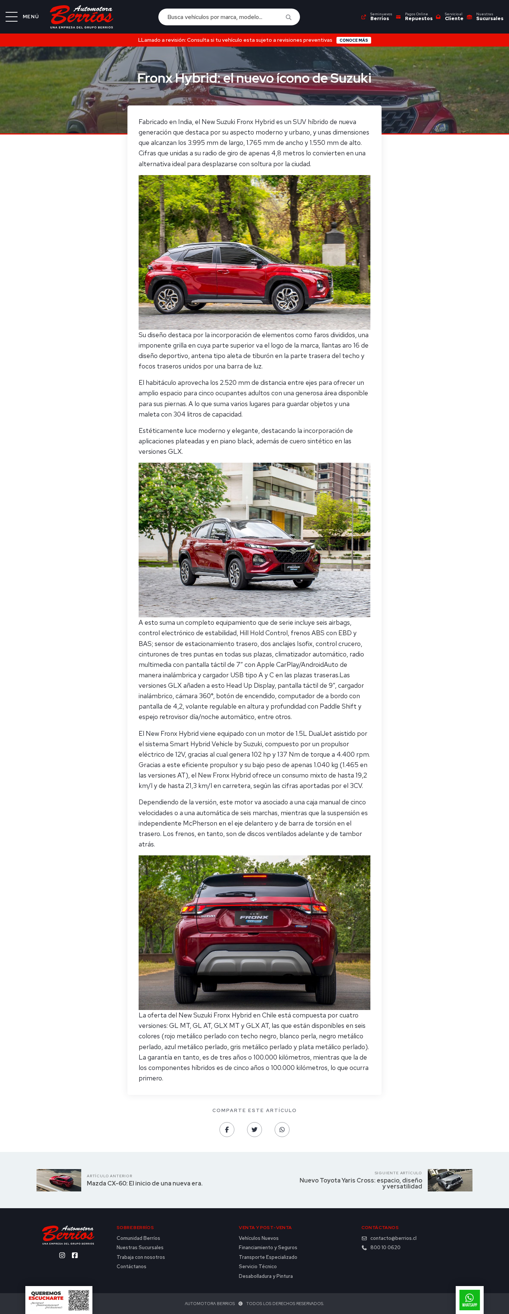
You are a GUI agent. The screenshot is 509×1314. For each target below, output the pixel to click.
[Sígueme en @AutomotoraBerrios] (74, 1255)
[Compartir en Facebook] (226, 1129)
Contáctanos (131, 1267)
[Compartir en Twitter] (254, 1129)
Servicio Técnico (258, 1267)
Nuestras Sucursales (140, 1248)
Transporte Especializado (268, 1257)
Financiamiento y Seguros (268, 1248)
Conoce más (353, 40)
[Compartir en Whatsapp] (282, 1129)
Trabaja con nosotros (141, 1257)
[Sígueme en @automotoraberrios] (62, 1255)
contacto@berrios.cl (393, 1238)
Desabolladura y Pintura (266, 1276)
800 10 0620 (385, 1248)
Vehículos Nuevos (259, 1238)
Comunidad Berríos (138, 1238)
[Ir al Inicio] (81, 17)
